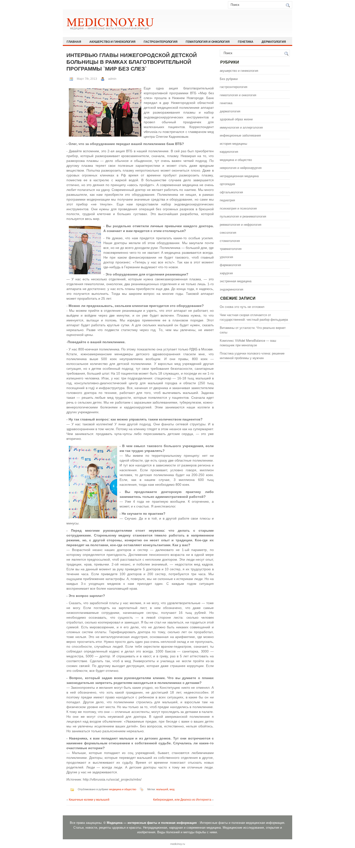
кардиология (229, 151)
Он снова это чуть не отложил (242, 306)
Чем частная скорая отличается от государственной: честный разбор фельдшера (254, 317)
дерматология (274, 41)
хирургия (226, 273)
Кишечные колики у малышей (89, 799)
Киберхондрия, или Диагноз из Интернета (182, 799)
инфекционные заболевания (240, 135)
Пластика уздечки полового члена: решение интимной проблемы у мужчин (252, 355)
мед (172, 789)
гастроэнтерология (161, 41)
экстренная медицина (235, 281)
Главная (74, 41)
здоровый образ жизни (236, 119)
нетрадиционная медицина (239, 176)
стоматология (230, 240)
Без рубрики (229, 78)
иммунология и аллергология (241, 127)
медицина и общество (122, 789)
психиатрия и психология (238, 208)
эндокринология (231, 289)
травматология (230, 248)
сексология (228, 232)
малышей (162, 789)
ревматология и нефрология (240, 224)
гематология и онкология (208, 41)
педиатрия (227, 200)
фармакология (230, 264)
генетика (245, 41)
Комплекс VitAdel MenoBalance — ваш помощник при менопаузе (248, 343)
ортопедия (227, 183)
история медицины (233, 143)
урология (226, 256)
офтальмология (231, 192)
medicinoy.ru (177, 844)
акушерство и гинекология (112, 41)
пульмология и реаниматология (243, 216)
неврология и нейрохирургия (241, 167)
